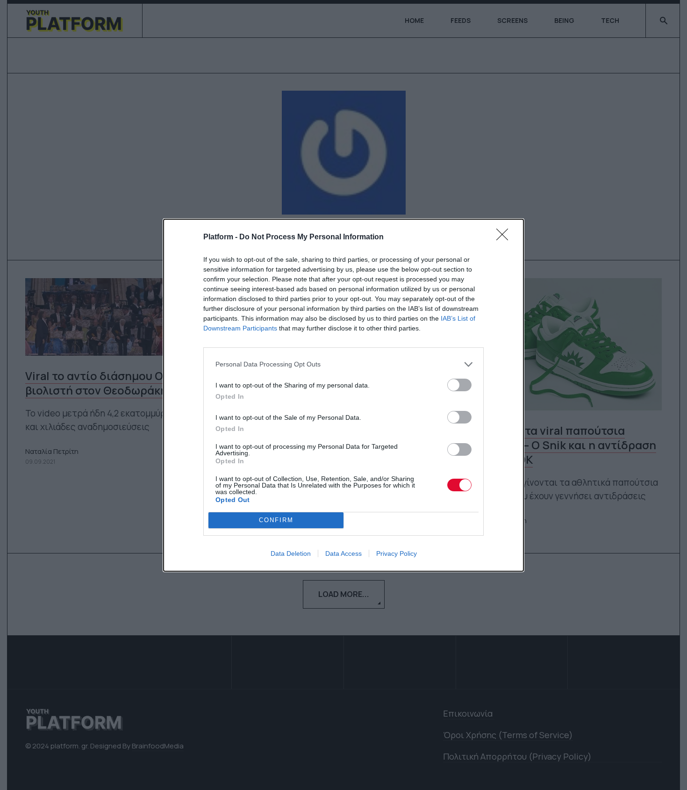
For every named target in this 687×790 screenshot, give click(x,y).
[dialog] (343, 395)
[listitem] (343, 364)
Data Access (343, 553)
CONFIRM (276, 520)
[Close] (505, 237)
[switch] (459, 385)
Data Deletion (291, 553)
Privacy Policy (396, 553)
